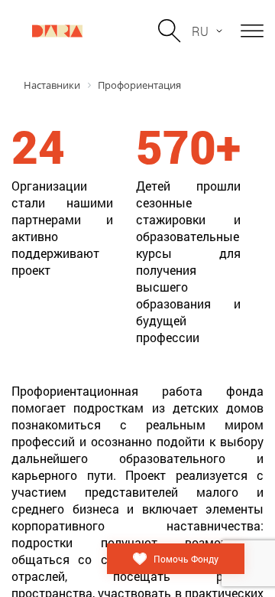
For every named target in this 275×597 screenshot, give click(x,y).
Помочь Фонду (186, 559)
